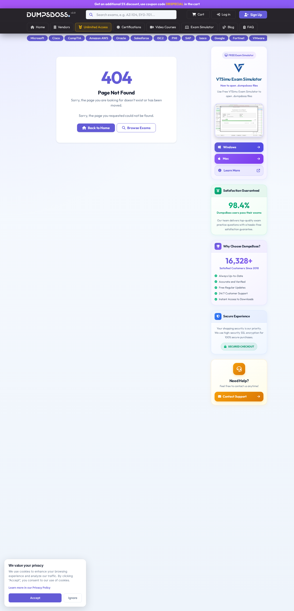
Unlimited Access (96, 27)
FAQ (250, 27)
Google (220, 38)
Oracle (121, 38)
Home (40, 27)
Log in (226, 14)
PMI (174, 38)
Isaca (202, 38)
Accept (35, 598)
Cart (201, 14)
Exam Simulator (202, 27)
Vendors (64, 27)
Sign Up (256, 14)
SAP (188, 38)
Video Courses (165, 27)
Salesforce (141, 38)
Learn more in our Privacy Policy (29, 587)
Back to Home (99, 128)
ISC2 (160, 38)
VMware (259, 38)
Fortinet (238, 38)
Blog (231, 27)
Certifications (131, 27)
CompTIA (74, 38)
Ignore (72, 598)
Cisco (56, 38)
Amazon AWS (98, 38)
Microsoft (37, 38)
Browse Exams (138, 128)
